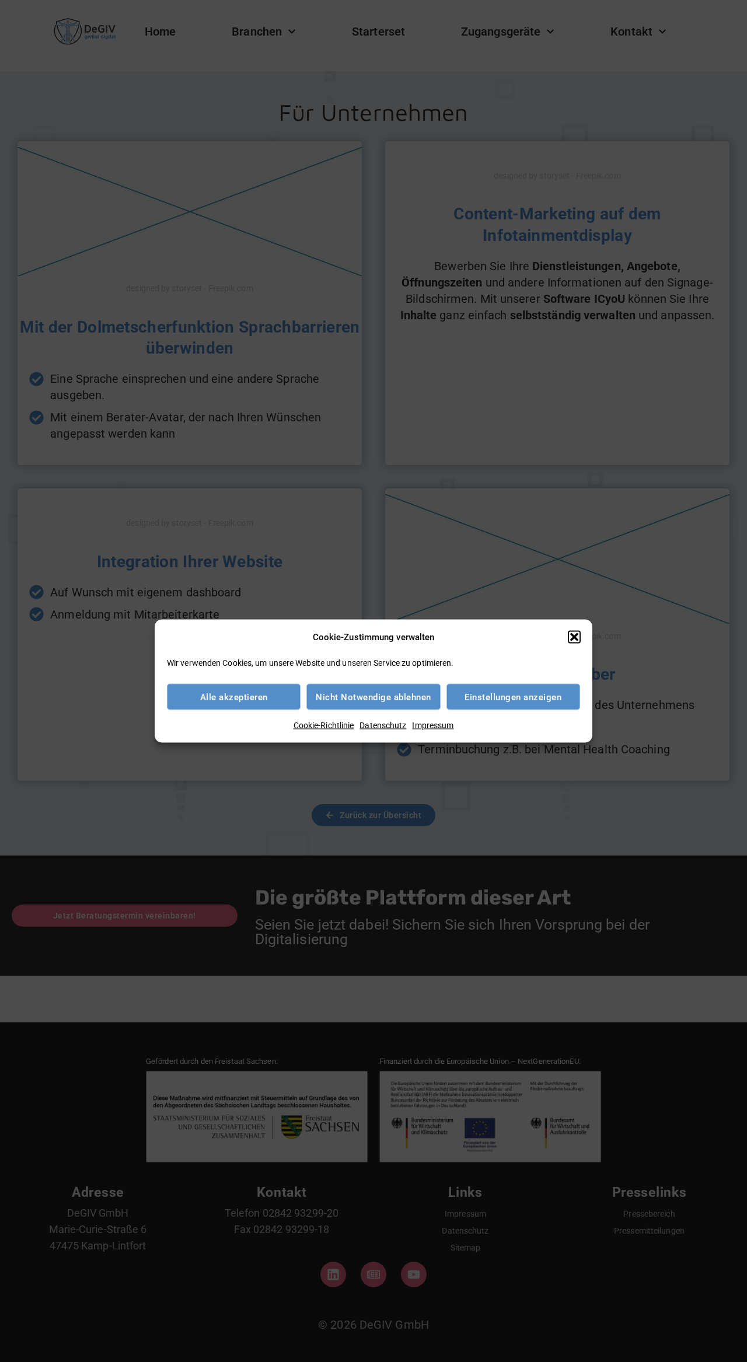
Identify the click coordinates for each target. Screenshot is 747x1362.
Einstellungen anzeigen (513, 697)
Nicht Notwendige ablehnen (373, 697)
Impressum (432, 725)
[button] (574, 637)
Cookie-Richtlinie (324, 725)
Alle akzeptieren (234, 697)
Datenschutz (382, 725)
